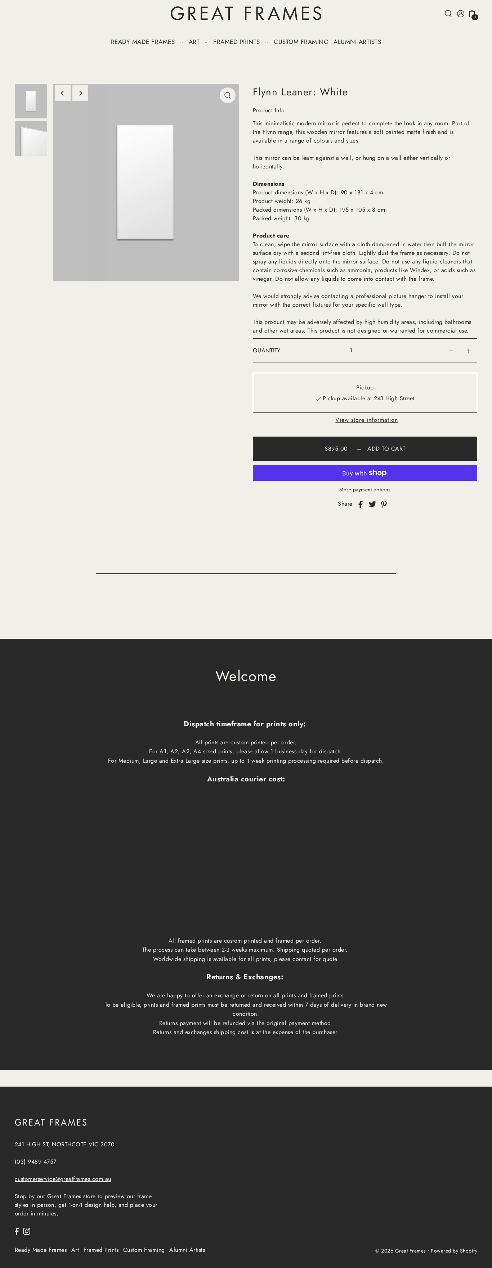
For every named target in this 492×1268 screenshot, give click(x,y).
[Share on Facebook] (360, 504)
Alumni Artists (187, 1250)
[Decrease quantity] (451, 350)
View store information (366, 420)
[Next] (80, 93)
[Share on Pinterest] (384, 504)
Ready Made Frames (41, 1250)
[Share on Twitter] (372, 504)
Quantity (267, 350)
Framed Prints (101, 1250)
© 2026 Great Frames (400, 1250)
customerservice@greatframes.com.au (63, 1179)
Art (75, 1250)
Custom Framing (144, 1250)
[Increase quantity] (468, 350)
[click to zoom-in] (228, 95)
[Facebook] (17, 1231)
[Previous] (63, 93)
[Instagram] (26, 1231)
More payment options (364, 489)
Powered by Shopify (454, 1250)
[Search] (448, 13)
